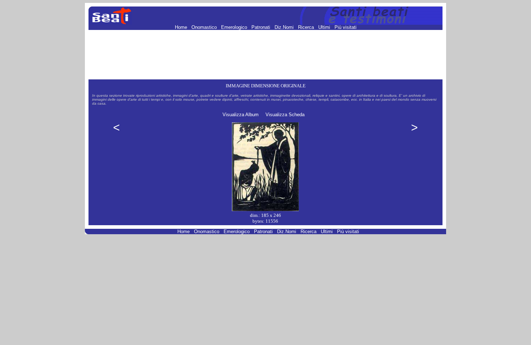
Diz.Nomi (285, 27)
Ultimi (325, 27)
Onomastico (204, 27)
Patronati (261, 27)
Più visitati (345, 27)
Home (182, 27)
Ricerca (306, 27)
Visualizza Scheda (285, 114)
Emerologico (235, 27)
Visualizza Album (241, 114)
